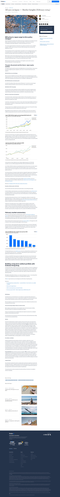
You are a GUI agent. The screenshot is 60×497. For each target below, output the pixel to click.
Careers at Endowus (23, 462)
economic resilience (26, 220)
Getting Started (23, 455)
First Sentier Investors (8, 181)
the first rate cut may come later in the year (29, 199)
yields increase (18, 251)
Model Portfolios (11, 456)
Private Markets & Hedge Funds (13, 459)
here (7, 278)
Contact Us (22, 466)
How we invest (11, 453)
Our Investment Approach (24, 456)
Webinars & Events (33, 455)
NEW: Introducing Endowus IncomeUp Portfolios (14, 287)
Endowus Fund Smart (27, 178)
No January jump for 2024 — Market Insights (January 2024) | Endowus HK (18, 289)
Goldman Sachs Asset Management (29, 179)
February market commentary (44, 41)
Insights (32, 453)
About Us (22, 453)
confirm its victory (34, 191)
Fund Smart (10, 455)
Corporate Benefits (11, 462)
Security (22, 463)
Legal (21, 465)
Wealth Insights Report (34, 456)
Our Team (22, 459)
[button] (15, 1)
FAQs (31, 459)
